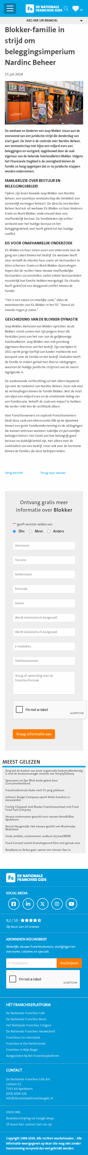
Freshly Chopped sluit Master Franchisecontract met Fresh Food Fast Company (42, 808)
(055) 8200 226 (16, 1093)
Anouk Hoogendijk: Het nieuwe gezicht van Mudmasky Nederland (40, 828)
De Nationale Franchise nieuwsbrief (30, 1031)
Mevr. (39, 531)
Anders (58, 531)
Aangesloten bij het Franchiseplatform (32, 1056)
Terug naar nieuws (53, 473)
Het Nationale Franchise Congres (29, 1025)
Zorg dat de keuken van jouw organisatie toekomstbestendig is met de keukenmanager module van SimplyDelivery (44, 772)
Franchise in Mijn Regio (22, 1049)
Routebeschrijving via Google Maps (30, 1118)
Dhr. (22, 531)
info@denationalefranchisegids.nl (29, 1098)
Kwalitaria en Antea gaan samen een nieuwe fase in (38, 850)
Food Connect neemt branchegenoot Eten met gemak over (42, 843)
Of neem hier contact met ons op (29, 1124)
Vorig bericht (13, 473)
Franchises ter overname (23, 1037)
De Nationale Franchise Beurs (26, 1019)
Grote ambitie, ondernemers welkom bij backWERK (38, 836)
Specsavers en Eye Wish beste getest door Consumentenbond (31, 782)
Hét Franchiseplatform (28, 1005)
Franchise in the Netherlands (26, 1043)
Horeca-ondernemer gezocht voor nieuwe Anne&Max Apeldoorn (39, 818)
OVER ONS (13, 1112)
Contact (14, 1070)
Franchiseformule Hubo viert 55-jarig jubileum (35, 790)
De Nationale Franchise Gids (44, 8)
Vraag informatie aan (34, 734)
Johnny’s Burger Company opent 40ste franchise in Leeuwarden (37, 798)
